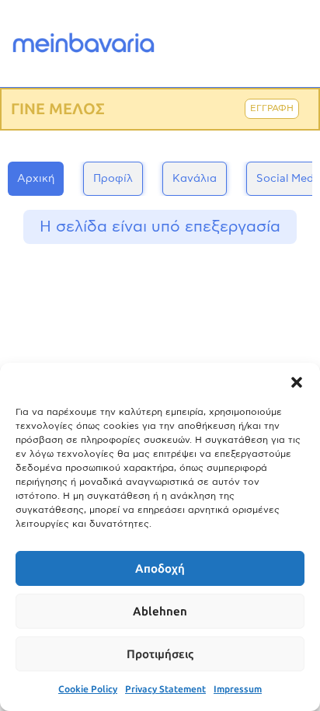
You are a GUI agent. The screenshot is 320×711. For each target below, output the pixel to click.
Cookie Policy (87, 689)
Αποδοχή (160, 569)
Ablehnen (160, 612)
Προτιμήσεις (160, 654)
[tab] (36, 179)
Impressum (238, 689)
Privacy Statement (165, 689)
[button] (296, 382)
